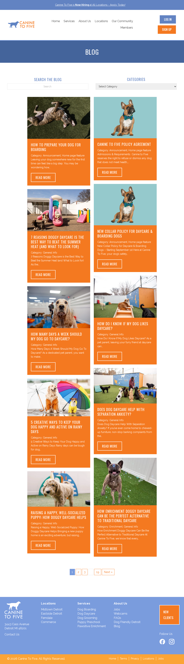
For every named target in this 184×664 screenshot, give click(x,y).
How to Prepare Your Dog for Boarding (56, 147)
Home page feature (73, 155)
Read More (46, 177)
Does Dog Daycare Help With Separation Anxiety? (120, 412)
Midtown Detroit (52, 609)
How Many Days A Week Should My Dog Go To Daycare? (56, 336)
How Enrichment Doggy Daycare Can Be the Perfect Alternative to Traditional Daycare (124, 515)
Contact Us (11, 634)
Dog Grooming (87, 618)
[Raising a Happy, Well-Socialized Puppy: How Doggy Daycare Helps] (58, 488)
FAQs (117, 618)
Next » (108, 572)
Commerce (48, 622)
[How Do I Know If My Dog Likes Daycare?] (125, 296)
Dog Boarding (86, 609)
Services (69, 21)
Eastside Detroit (51, 613)
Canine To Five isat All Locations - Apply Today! (90, 4)
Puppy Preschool (88, 622)
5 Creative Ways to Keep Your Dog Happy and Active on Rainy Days (56, 426)
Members (126, 27)
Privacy (135, 658)
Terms (123, 658)
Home (56, 21)
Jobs (117, 609)
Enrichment (116, 526)
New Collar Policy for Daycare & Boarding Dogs (125, 234)
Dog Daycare (86, 613)
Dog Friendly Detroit (127, 622)
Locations (101, 21)
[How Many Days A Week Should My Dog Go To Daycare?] (58, 307)
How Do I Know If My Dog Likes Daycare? (122, 326)
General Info (50, 252)
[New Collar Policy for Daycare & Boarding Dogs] (125, 204)
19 (97, 572)
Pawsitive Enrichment (91, 626)
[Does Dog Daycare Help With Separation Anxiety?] (125, 385)
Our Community (122, 21)
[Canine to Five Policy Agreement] (125, 117)
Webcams (120, 613)
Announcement (52, 155)
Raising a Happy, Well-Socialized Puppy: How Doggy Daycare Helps (58, 515)
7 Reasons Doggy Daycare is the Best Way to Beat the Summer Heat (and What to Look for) (57, 241)
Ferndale (46, 618)
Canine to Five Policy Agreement (124, 144)
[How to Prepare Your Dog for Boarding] (58, 117)
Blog (117, 626)
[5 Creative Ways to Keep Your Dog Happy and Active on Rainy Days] (58, 397)
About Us (85, 21)
